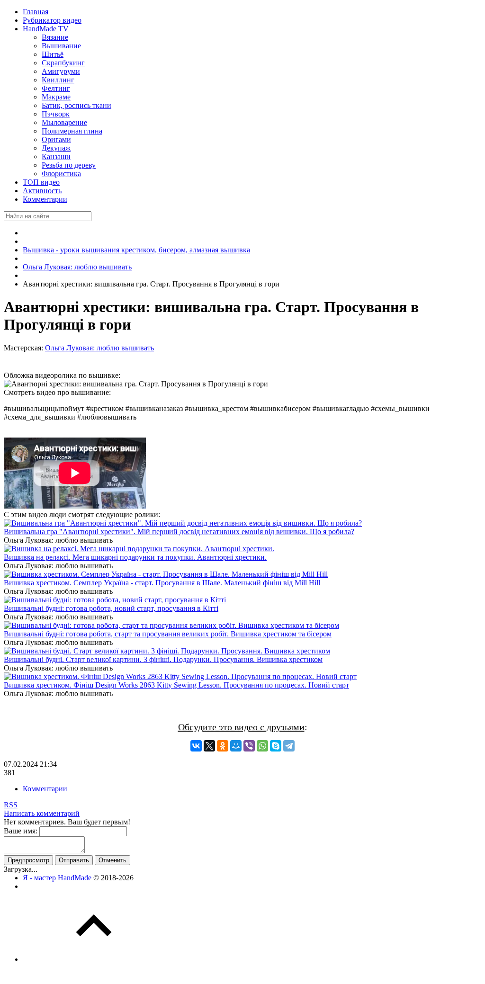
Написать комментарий (42, 813)
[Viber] (249, 745)
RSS (11, 805)
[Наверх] (94, 959)
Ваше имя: (20, 831)
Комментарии (45, 789)
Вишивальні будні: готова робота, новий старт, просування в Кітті (111, 608)
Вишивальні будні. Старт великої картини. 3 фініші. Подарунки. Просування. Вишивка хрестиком (163, 659)
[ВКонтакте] (196, 745)
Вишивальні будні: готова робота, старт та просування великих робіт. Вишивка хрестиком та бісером (168, 634)
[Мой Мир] (236, 745)
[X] (209, 745)
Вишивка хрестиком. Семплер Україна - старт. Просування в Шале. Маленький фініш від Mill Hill (162, 583)
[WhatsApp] (262, 745)
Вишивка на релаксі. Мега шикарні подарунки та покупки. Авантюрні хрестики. (135, 557)
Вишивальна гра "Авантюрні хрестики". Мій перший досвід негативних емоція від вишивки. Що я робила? (179, 532)
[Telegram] (289, 745)
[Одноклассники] (222, 745)
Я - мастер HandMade (57, 878)
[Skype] (275, 745)
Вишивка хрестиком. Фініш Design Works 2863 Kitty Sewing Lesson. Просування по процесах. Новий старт (176, 685)
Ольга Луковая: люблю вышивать (99, 348)
